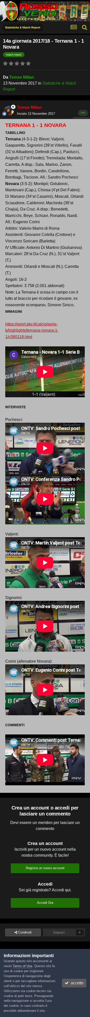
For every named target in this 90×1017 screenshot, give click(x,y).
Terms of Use (22, 966)
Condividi (24, 932)
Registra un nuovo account (45, 868)
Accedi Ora (45, 903)
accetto (76, 983)
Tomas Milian (21, 77)
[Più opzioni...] (83, 113)
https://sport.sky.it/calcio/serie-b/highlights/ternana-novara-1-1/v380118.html (31, 330)
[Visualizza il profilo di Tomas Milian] (9, 111)
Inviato (36, 113)
